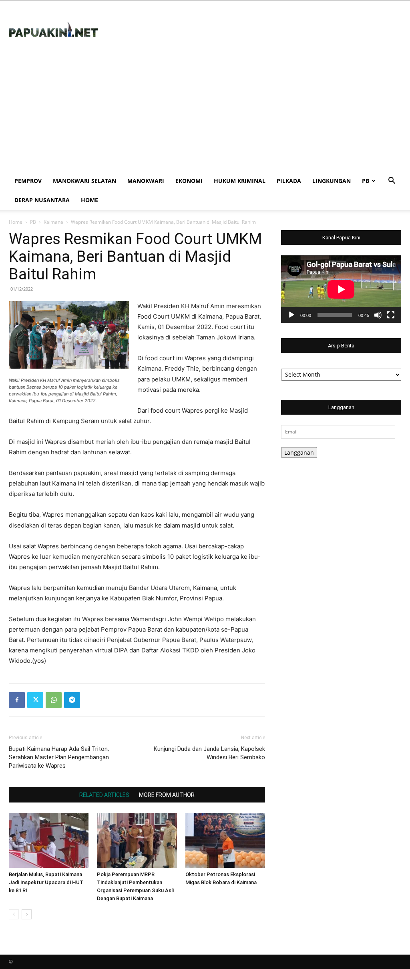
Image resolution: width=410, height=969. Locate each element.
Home (89, 200)
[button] (391, 181)
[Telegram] (72, 700)
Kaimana (53, 222)
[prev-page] (14, 914)
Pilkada (289, 181)
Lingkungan (331, 181)
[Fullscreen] (391, 315)
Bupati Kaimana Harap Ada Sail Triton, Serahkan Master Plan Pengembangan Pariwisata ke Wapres (59, 757)
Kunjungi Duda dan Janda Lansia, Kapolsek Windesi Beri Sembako (209, 753)
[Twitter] (35, 700)
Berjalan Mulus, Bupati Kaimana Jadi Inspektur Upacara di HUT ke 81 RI (46, 882)
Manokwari (145, 181)
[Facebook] (17, 700)
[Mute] (378, 315)
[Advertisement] (205, 111)
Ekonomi (189, 181)
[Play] (291, 315)
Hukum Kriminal (239, 181)
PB (365, 181)
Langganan (299, 452)
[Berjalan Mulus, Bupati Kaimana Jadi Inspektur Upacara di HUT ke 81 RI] (48, 840)
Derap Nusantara (42, 200)
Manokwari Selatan (84, 181)
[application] (341, 289)
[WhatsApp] (54, 700)
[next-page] (27, 914)
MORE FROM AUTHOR (167, 795)
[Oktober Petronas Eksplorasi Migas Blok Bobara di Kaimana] (225, 840)
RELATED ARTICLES (104, 795)
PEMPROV (28, 181)
